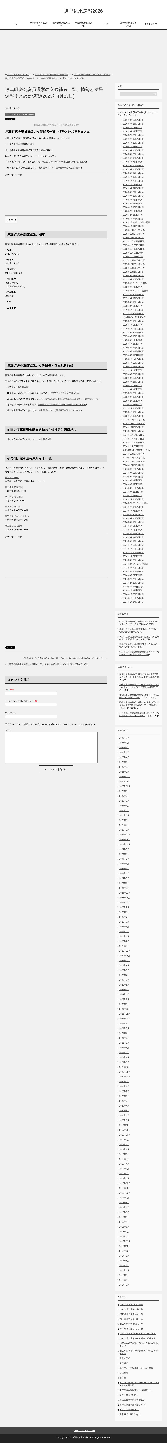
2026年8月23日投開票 (133, 120)
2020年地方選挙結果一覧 (131, 1319)
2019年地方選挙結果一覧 (131, 1314)
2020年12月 (124, 1067)
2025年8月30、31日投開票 (135, 291)
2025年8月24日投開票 (133, 294)
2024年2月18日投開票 (133, 583)
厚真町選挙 (23, 387)
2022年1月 (124, 1004)
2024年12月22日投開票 (134, 420)
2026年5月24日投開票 (133, 169)
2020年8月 (124, 1086)
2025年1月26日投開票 (133, 408)
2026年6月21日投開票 (133, 154)
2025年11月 (124, 781)
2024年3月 (124, 878)
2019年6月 (124, 1154)
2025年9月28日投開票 (133, 275)
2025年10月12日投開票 (134, 268)
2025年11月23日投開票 (133, 245)
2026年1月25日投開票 (133, 219)
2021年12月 (124, 1009)
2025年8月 (124, 796)
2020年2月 (124, 1115)
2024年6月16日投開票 (133, 522)
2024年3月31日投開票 (133, 560)
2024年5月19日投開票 (133, 537)
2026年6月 (124, 747)
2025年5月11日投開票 (133, 355)
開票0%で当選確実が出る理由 (65, 393)
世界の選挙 (125, 1358)
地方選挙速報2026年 (38, 24)
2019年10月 (124, 1135)
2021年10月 (124, 1019)
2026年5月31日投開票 (133, 165)
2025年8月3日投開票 (132, 306)
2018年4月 (124, 1222)
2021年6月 (124, 1038)
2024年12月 (124, 835)
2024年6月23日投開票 (133, 518)
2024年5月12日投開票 (133, 541)
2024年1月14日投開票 (133, 602)
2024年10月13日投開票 (134, 461)
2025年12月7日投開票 (133, 238)
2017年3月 (124, 1285)
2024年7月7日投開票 (132, 511)
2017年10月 (124, 1251)
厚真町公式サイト (15, 286)
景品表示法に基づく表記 (128, 24)
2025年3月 (124, 820)
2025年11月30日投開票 (133, 241)
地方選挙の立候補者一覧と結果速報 (136, 1368)
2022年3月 (124, 994)
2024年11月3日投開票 (133, 446)
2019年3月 (124, 1169)
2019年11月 (124, 1130)
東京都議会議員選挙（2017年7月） (136, 1390)
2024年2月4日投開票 (132, 590)
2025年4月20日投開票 (133, 363)
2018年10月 (124, 1193)
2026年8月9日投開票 (132, 128)
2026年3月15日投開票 (133, 196)
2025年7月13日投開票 (133, 321)
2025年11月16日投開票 (133, 249)
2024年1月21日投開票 (133, 598)
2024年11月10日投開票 (133, 442)
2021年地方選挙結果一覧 (131, 1324)
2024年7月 (124, 859)
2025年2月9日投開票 (132, 401)
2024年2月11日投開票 (133, 587)
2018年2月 (124, 1232)
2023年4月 (124, 931)
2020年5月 (124, 1101)
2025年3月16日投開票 (133, 382)
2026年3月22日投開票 (133, 192)
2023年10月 (124, 902)
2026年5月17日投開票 (133, 173)
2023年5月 (124, 927)
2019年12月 (124, 1125)
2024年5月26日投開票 (133, 533)
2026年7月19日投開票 (133, 139)
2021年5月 (124, 1043)
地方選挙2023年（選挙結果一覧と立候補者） (60, 168)
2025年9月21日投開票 (133, 279)
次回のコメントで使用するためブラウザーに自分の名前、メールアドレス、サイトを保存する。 (52, 724)
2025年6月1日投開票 (132, 344)
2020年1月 (124, 1120)
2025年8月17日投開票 (133, 298)
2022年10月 (124, 960)
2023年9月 (124, 907)
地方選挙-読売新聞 (14, 487)
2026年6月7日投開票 (132, 162)
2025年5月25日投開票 (133, 348)
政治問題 (124, 1373)
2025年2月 (124, 825)
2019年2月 (124, 1173)
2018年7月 (124, 1207)
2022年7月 (124, 975)
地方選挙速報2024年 (83, 24)
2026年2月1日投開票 (132, 215)
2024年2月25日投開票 (133, 579)
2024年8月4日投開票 (132, 496)
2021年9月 (124, 1023)
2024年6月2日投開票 (132, 530)
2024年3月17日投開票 (133, 568)
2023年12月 (124, 893)
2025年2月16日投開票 (133, 397)
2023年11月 (124, 898)
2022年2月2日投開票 (132, 404)
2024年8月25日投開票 (133, 488)
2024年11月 (124, 839)
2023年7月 (124, 917)
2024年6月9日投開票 (132, 526)
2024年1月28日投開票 (133, 594)
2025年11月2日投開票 (133, 257)
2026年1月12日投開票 (133, 226)
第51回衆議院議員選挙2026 (132, 1405)
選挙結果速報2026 (83, 11)
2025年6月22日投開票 (133, 332)
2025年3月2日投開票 (132, 389)
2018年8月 (124, 1202)
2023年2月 (124, 941)
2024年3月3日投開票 (132, 575)
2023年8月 (124, 912)
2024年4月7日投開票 (132, 556)
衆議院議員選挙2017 (129, 1409)
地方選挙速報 (45, 439)
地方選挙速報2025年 (61, 24)
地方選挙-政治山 (12, 506)
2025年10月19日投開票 (134, 264)
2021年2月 (124, 1057)
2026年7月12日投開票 (133, 143)
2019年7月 (124, 1149)
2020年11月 (124, 1072)
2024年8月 (124, 854)
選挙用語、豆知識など (130, 1414)
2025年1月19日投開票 (133, 412)
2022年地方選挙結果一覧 (131, 1329)
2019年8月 (124, 1144)
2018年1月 (124, 1236)
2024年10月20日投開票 (134, 458)
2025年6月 (124, 806)
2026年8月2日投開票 (132, 131)
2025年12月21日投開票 (134, 230)
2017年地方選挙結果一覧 (131, 1304)
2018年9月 (124, 1198)
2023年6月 (124, 922)
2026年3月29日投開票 (133, 188)
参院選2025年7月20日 (135, 317)
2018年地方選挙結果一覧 (131, 1309)
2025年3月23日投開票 (133, 378)
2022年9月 (124, 965)
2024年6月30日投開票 (133, 514)
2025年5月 (124, 810)
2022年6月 (124, 980)
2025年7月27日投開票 (133, 310)
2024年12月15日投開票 (134, 423)
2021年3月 (124, 1052)
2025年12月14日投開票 (134, 234)
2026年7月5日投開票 (132, 146)
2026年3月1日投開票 (132, 203)
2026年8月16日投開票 (133, 124)
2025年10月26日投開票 (134, 260)
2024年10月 (124, 844)
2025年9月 (124, 791)
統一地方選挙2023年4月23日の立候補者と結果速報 (62, 162)
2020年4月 (124, 1106)
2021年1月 (124, 1062)
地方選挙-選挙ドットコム (17, 516)
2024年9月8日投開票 (132, 480)
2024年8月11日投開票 (133, 492)
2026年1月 (124, 772)
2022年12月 (124, 951)
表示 (13, 220)
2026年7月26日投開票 (133, 135)
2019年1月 (124, 1178)
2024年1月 (124, 888)
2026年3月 (124, 762)
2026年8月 (124, 738)
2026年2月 (124, 767)
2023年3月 (124, 936)
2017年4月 (124, 1280)
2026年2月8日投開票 (132, 211)
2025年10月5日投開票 (133, 272)
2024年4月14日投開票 (133, 552)
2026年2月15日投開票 (133, 207)
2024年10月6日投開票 (133, 465)
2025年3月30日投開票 (133, 374)
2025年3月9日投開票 (132, 385)
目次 (106, 24)
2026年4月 (124, 757)
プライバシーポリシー (84, 1431)
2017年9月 (124, 1256)
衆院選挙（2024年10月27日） (137, 450)
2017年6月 (124, 1270)
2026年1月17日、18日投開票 (136, 222)
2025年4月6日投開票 (132, 370)
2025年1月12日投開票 (133, 416)
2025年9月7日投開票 (132, 287)
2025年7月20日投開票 (133, 313)
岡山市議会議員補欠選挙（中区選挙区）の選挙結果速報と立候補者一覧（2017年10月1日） (139, 705)
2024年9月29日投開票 (133, 469)
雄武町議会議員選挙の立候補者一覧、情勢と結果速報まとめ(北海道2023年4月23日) (48, 664)
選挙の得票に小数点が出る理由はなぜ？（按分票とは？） (72, 399)
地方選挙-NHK (12, 477)
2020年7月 (124, 1091)
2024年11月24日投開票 (133, 435)
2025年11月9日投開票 (133, 253)
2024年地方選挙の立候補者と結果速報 (138, 1338)
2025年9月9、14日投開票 (135, 283)
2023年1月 (124, 946)
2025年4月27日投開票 (133, 359)
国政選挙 (124, 1363)
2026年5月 (124, 752)
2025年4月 (124, 815)
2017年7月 (124, 1265)
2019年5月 (124, 1159)
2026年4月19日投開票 (133, 177)
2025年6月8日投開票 (132, 340)
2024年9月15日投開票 (133, 477)
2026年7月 (124, 743)
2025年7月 (124, 801)
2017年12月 (124, 1241)
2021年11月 (124, 1014)
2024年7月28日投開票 (133, 499)
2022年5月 (124, 985)
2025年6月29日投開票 (133, 329)
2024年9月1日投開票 (132, 484)
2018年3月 (124, 1227)
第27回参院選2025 (128, 1395)
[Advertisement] (83, 52)
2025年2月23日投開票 (133, 393)
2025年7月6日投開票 (132, 325)
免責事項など (150, 24)
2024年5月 (124, 869)
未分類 (123, 1378)
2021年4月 (124, 1048)
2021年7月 (124, 1033)
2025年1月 (124, 830)
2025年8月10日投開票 (133, 302)
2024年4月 (124, 873)
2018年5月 (124, 1217)
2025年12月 (124, 777)
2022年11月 (124, 956)
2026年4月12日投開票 (133, 181)
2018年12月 (124, 1183)
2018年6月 (124, 1212)
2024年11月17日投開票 (133, 439)
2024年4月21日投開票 (133, 549)
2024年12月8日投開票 (133, 427)
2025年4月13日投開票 (133, 367)
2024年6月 (124, 864)
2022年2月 (124, 999)
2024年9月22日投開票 (133, 473)
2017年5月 (124, 1275)
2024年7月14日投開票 (133, 507)
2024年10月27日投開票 (134, 454)
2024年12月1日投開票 (133, 431)
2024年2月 (124, 883)
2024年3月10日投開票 (133, 571)
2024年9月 (124, 849)
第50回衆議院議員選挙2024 (132, 1400)
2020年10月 (124, 1077)
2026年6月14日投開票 (133, 158)
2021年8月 (124, 1028)
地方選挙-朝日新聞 (14, 497)
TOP (16, 24)
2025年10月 (124, 786)
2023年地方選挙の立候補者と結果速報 (20, 114)
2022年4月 (124, 990)
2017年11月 (124, 1246)
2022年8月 (124, 970)
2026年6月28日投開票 (133, 150)
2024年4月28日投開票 (133, 545)
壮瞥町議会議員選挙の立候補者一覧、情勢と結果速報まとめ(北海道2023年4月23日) (64, 658)
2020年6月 (124, 1096)
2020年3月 (124, 1111)
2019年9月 (124, 1140)
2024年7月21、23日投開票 (135, 503)
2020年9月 (124, 1081)
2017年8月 (124, 1261)
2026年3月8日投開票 (132, 200)
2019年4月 (124, 1164)
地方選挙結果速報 (13, 526)
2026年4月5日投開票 (132, 184)
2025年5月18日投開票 (133, 351)
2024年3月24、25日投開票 (135, 564)
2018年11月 (124, 1188)
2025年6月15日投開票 (133, 336)
